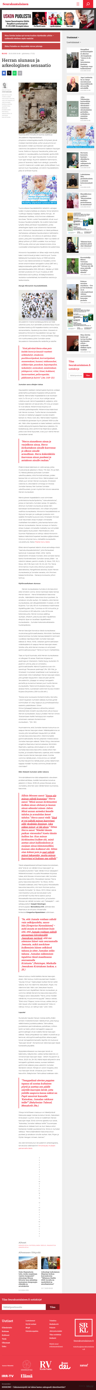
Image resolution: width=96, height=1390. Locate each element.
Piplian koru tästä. (42, 542)
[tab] (73, 37)
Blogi (4, 53)
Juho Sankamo (7, 92)
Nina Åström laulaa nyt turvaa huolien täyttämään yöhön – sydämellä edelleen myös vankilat (29, 36)
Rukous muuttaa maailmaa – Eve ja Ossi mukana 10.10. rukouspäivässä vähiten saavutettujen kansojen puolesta (86, 291)
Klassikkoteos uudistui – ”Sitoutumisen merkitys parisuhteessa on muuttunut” (86, 199)
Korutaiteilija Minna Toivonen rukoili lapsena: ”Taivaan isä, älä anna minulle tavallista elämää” (86, 264)
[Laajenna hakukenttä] (88, 4)
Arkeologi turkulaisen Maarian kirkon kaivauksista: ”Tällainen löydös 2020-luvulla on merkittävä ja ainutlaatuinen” (50, 1278)
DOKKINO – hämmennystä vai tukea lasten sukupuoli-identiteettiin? (33, 1387)
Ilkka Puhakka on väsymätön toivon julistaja (23, 46)
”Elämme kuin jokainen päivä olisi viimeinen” (86, 244)
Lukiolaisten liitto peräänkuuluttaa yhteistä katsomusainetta (86, 179)
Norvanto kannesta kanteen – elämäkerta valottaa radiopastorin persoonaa (85, 159)
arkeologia (24, 1245)
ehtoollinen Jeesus (37, 1245)
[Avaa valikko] (78, 4)
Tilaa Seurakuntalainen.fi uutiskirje (79, 365)
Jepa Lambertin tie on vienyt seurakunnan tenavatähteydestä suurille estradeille (86, 82)
